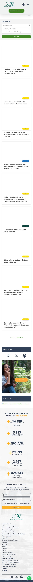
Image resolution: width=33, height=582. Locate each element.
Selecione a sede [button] (15, 11)
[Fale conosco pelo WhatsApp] (29, 578)
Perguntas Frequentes (9, 566)
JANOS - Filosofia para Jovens (11, 562)
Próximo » (20, 337)
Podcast (4, 548)
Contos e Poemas (7, 552)
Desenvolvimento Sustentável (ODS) (13, 534)
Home (26, 15)
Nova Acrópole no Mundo (10, 540)
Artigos (4, 546)
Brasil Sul (5, 538)
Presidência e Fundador (9, 532)
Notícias (4, 544)
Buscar (16, 37)
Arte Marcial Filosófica (9, 564)
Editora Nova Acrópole (9, 554)
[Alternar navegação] (27, 4)
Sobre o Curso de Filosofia (10, 560)
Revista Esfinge (6, 556)
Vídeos (4, 550)
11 (15, 337)
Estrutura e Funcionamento (10, 528)
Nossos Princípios (7, 530)
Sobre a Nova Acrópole (9, 526)
